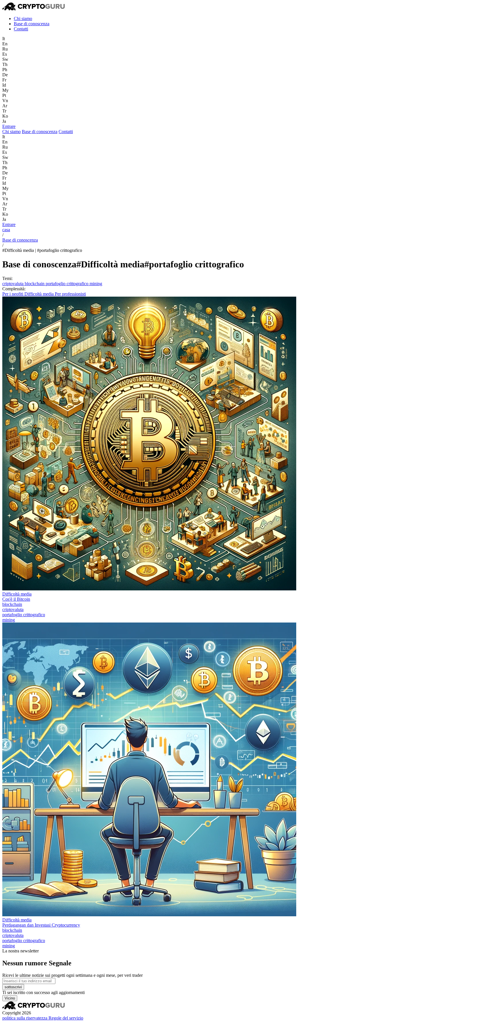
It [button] (3, 38)
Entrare (9, 126)
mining (96, 283)
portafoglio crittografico (68, 283)
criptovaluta (13, 283)
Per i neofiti (13, 293)
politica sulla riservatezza (25, 1018)
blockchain (35, 283)
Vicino (10, 998)
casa (6, 229)
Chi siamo (23, 18)
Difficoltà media (39, 293)
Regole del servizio (66, 1018)
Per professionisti (70, 293)
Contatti (21, 28)
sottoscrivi (13, 987)
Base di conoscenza (31, 23)
